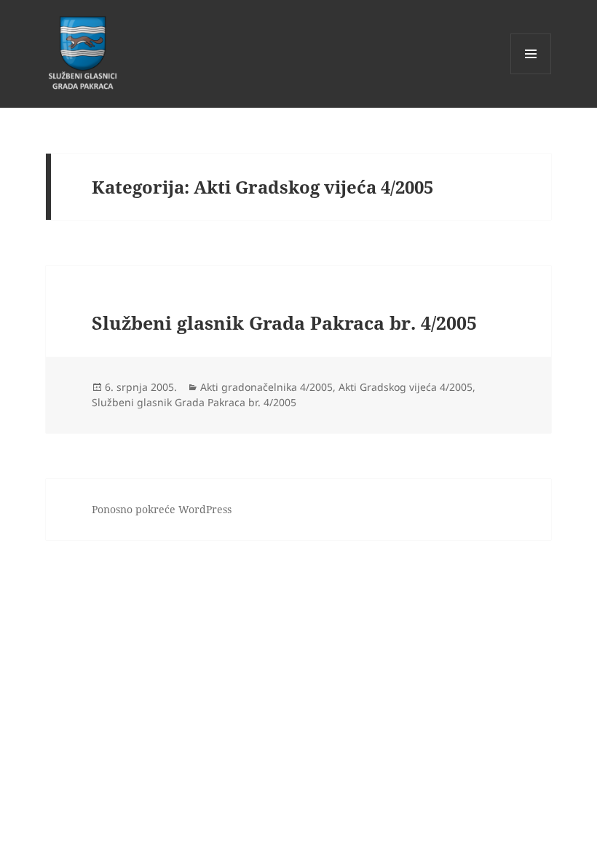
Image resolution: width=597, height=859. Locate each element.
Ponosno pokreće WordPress (162, 509)
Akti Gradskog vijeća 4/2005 (406, 387)
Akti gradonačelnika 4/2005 (266, 387)
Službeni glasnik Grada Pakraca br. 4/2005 (284, 322)
